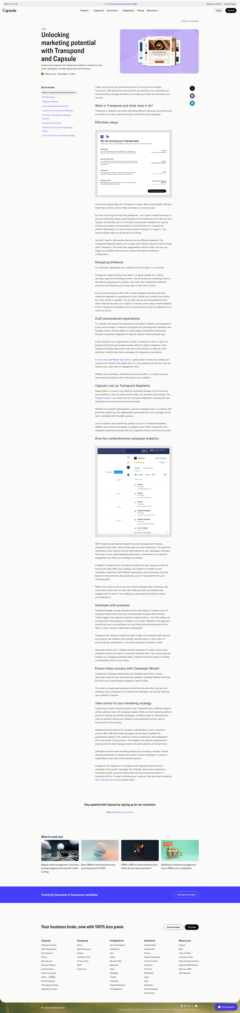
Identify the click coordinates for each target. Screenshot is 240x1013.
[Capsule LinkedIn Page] (192, 103)
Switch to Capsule (48, 973)
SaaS (146, 981)
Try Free (231, 10)
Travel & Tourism (151, 961)
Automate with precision (52, 123)
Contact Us (81, 969)
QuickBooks (115, 949)
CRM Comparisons (48, 949)
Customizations (47, 969)
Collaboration (149, 949)
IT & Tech (148, 969)
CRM (43, 29)
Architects (148, 965)
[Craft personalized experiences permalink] (92, 318)
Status (48, 977)
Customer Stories (186, 957)
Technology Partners (49, 985)
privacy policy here (125, 812)
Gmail (112, 969)
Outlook (113, 977)
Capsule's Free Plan (49, 989)
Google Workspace (117, 985)
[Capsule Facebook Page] (192, 95)
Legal (146, 977)
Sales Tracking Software (189, 961)
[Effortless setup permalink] (92, 122)
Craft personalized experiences (55, 106)
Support (182, 945)
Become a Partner (214, 4)
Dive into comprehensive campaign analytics (56, 117)
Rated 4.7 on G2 (11, 4)
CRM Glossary (184, 973)
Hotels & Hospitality (152, 957)
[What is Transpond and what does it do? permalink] (92, 105)
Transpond (144, 87)
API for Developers (117, 945)
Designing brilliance (50, 101)
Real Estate (148, 973)
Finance (147, 953)
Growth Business (151, 989)
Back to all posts (191, 21)
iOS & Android (47, 953)
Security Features (48, 965)
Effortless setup (48, 97)
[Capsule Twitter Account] (192, 88)
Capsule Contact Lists (105, 398)
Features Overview (48, 945)
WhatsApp (114, 973)
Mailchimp (114, 965)
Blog (180, 949)
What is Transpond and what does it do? (58, 92)
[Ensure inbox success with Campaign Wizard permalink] (92, 668)
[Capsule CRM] (9, 10)
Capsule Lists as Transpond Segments (58, 110)
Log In (218, 10)
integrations (100, 90)
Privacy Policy (82, 961)
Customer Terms (83, 957)
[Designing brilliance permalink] (92, 262)
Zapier (112, 957)
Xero (112, 953)
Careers (80, 953)
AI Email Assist (150, 945)
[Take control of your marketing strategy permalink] (92, 703)
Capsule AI (99, 10)
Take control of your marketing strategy (58, 135)
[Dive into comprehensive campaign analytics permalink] (92, 438)
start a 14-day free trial (106, 780)
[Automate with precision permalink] (92, 605)
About (79, 945)
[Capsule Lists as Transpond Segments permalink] (92, 385)
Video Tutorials (185, 953)
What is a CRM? (185, 969)
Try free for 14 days (186, 894)
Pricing (140, 10)
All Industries (149, 993)
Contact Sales (230, 4)
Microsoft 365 (115, 961)
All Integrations (116, 989)
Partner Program (48, 981)
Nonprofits (148, 985)
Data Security (46, 961)
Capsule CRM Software (188, 965)
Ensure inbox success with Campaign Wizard (57, 129)
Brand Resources (84, 949)
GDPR (79, 965)
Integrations (128, 10)
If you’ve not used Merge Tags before (113, 359)
